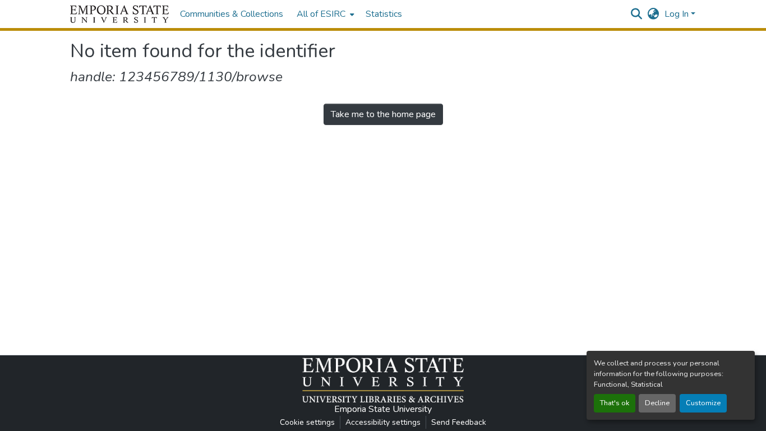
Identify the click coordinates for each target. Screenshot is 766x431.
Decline (657, 403)
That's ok (614, 403)
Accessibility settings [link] (383, 422)
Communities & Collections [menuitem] (231, 14)
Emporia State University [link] (383, 409)
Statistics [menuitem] (384, 14)
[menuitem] (324, 14)
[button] (119, 14)
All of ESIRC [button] (321, 14)
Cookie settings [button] (307, 422)
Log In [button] (678, 14)
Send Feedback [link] (458, 422)
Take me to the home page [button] (383, 114)
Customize (703, 403)
